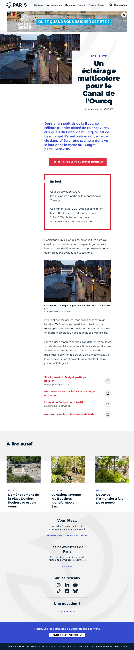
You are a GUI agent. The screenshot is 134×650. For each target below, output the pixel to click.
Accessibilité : (46, 646)
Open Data (83, 646)
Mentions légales (15, 646)
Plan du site (121, 646)
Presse (71, 646)
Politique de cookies (102, 646)
